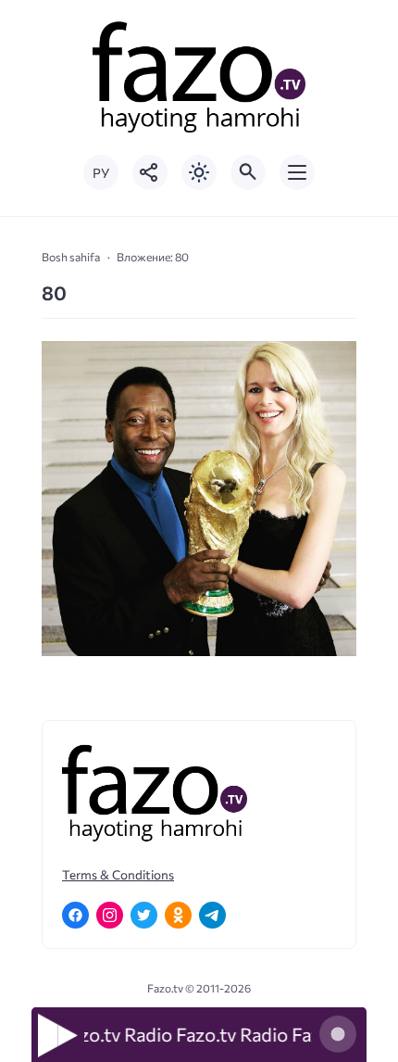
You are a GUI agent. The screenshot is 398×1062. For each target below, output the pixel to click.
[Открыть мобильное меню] (297, 172)
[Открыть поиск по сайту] (248, 172)
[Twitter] (144, 915)
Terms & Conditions (118, 874)
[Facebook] (75, 915)
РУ (101, 173)
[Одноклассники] (178, 915)
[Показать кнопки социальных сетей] (150, 172)
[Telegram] (212, 915)
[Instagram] (109, 915)
